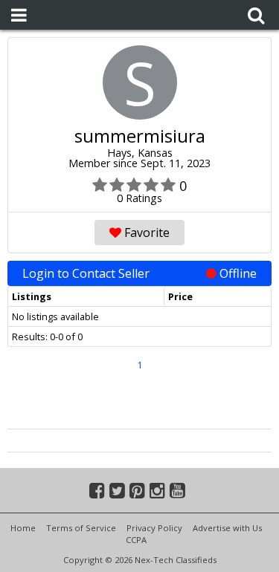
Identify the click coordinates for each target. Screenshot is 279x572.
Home (23, 527)
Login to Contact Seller (139, 273)
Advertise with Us (227, 527)
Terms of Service (81, 527)
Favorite (145, 232)
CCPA (136, 539)
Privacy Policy (154, 527)
